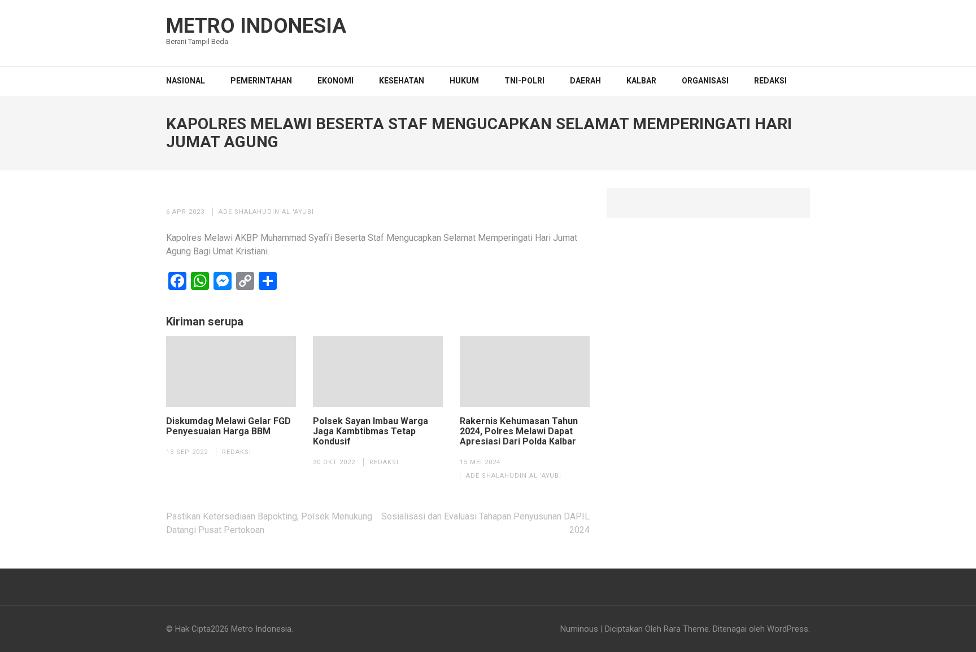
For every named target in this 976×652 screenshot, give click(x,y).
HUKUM (464, 80)
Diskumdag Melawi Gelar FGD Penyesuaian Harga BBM (228, 426)
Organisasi (705, 80)
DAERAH (585, 80)
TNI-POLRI (524, 80)
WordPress (787, 629)
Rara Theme (686, 629)
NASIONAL (185, 80)
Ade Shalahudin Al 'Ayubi (266, 211)
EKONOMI (335, 80)
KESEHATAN (401, 80)
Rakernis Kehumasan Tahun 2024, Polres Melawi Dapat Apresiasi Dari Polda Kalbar (519, 431)
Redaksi (770, 80)
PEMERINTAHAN (261, 80)
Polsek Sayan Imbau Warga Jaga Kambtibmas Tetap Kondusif (370, 431)
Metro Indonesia (256, 26)
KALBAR (641, 80)
